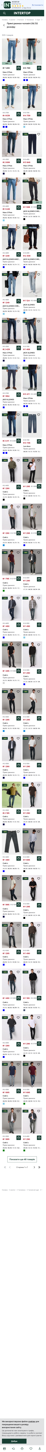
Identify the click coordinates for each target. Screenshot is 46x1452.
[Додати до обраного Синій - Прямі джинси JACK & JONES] (38, 321)
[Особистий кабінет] (39, 1448)
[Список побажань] (30, 1448)
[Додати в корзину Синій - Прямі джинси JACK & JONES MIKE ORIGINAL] (18, 254)
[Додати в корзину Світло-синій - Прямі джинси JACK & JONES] (39, 300)
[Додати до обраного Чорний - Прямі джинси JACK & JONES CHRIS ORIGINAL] (38, 181)
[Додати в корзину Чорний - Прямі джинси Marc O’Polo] (39, 161)
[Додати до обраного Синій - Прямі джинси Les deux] (38, 414)
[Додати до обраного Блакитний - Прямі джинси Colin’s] (38, 598)
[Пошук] (4, 13)
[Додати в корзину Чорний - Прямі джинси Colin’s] (18, 487)
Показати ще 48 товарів (22, 1159)
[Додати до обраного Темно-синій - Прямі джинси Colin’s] (18, 738)
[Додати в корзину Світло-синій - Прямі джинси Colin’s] (18, 533)
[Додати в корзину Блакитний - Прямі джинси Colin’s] (39, 625)
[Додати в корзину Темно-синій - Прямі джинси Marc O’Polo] (18, 161)
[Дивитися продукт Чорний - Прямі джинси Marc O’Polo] (32, 144)
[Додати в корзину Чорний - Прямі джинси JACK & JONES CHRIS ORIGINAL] (39, 207)
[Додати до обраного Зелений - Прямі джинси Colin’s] (18, 552)
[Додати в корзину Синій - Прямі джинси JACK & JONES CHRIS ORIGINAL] (39, 254)
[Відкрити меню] (13, 1448)
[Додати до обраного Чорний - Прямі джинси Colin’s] (18, 460)
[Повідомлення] (39, 13)
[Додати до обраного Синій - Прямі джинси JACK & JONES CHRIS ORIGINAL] (38, 227)
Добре (14, 1441)
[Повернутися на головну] (22, 13)
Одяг (38, 19)
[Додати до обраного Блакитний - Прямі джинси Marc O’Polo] (38, 87)
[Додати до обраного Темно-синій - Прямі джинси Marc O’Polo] (18, 134)
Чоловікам (30, 19)
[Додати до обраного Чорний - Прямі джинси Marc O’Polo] (38, 134)
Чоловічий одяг (33, 1190)
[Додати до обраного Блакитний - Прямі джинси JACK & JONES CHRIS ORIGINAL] (18, 274)
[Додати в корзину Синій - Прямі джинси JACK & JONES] (39, 348)
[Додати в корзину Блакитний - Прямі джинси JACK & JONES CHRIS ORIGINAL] (18, 301)
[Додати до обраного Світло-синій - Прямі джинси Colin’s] (18, 507)
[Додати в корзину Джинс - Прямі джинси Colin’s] (39, 998)
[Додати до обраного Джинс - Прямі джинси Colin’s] (38, 972)
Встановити (37, 5)
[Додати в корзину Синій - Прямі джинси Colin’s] (39, 533)
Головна (5, 19)
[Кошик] (22, 1448)
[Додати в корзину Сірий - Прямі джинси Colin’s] (39, 579)
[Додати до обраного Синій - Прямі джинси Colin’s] (38, 507)
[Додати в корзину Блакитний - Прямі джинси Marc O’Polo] (39, 114)
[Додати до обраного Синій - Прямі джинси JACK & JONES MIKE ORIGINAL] (18, 227)
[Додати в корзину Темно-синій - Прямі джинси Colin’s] (18, 765)
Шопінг (12, 19)
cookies (31, 1421)
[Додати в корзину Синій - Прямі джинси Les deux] (39, 441)
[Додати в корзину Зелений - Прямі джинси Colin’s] (18, 578)
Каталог (21, 19)
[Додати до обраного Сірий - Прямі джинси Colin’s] (38, 552)
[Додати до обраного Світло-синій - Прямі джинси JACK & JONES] (38, 274)
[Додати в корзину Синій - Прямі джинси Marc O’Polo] (18, 68)
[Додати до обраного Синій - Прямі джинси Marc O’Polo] (18, 41)
